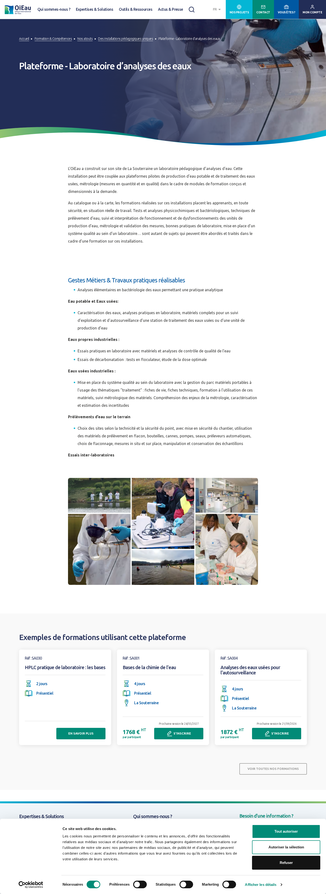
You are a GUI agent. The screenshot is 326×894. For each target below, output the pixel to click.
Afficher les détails (260, 885)
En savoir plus (81, 733)
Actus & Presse (170, 9)
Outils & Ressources (135, 9)
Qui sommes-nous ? (53, 9)
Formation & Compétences (53, 39)
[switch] (140, 884)
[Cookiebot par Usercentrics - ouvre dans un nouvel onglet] (31, 884)
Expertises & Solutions (94, 9)
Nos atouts (85, 39)
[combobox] (217, 9)
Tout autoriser (286, 831)
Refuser (286, 863)
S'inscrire (182, 733)
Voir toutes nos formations (273, 768)
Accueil (24, 39)
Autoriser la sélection (286, 847)
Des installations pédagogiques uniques (125, 39)
